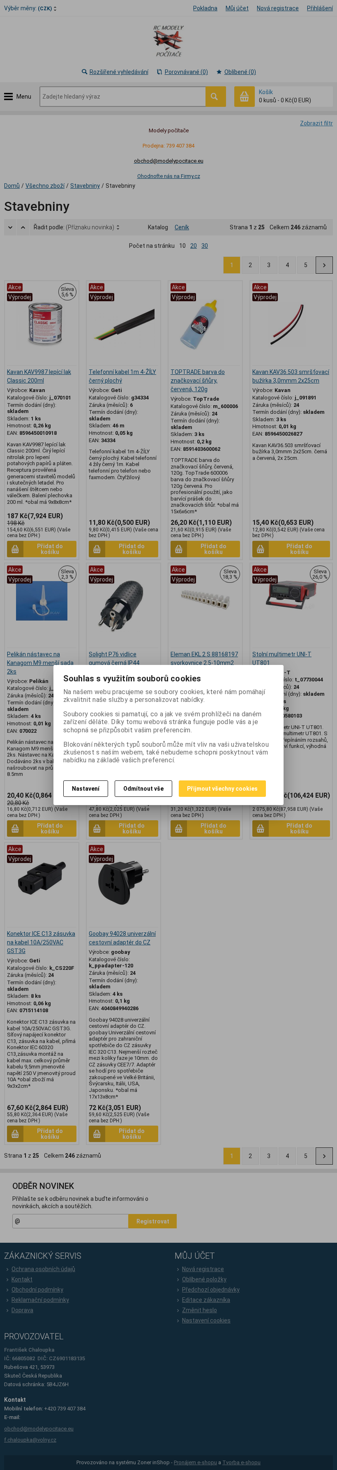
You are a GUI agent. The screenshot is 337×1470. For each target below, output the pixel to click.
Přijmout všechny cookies (222, 788)
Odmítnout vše (143, 788)
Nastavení (85, 788)
